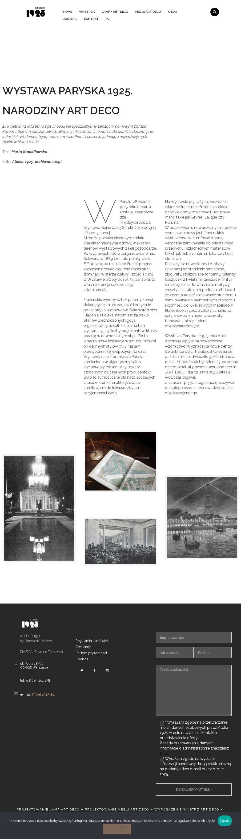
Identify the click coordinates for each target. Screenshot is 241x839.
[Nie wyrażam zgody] (117, 829)
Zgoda (224, 821)
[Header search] (214, 11)
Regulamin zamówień (92, 641)
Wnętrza (87, 11)
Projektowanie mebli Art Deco (117, 809)
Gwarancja (83, 647)
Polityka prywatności (91, 653)
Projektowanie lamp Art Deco (48, 809)
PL (107, 18)
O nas (172, 11)
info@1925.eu (43, 694)
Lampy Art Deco (115, 11)
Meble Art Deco (148, 11)
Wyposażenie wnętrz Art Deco (186, 809)
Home (67, 11)
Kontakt (91, 18)
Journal (70, 18)
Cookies (82, 659)
